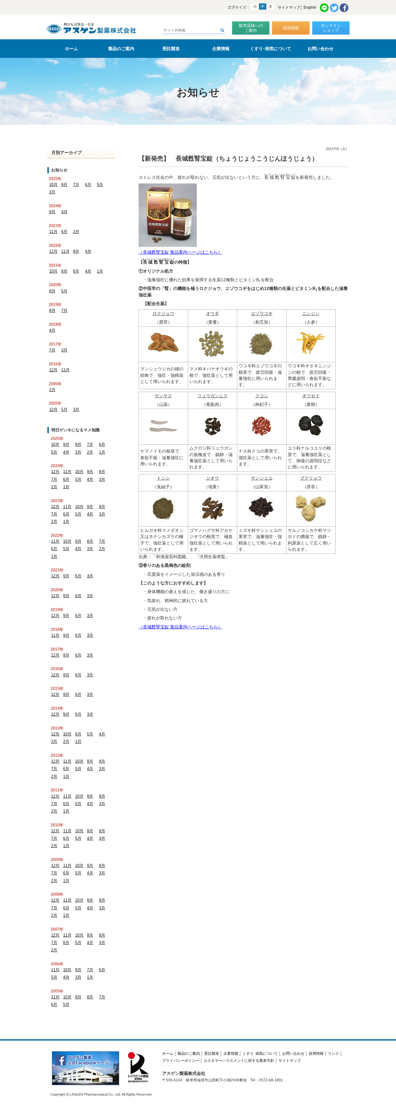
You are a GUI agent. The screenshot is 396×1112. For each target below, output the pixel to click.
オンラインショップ (331, 28)
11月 (53, 231)
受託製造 (171, 48)
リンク (333, 1053)
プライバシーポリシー (180, 1060)
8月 (64, 184)
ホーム (71, 48)
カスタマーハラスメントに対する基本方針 (239, 1060)
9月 (66, 444)
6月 (88, 184)
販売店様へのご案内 (251, 28)
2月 (76, 231)
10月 (53, 184)
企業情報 (221, 48)
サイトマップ (289, 7)
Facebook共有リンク (344, 7)
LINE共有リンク (324, 7)
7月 (76, 184)
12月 (53, 251)
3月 (52, 192)
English (309, 7)
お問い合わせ (321, 48)
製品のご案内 (121, 48)
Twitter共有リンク (334, 7)
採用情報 (291, 28)
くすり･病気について (270, 48)
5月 (100, 184)
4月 (64, 211)
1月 (100, 271)
